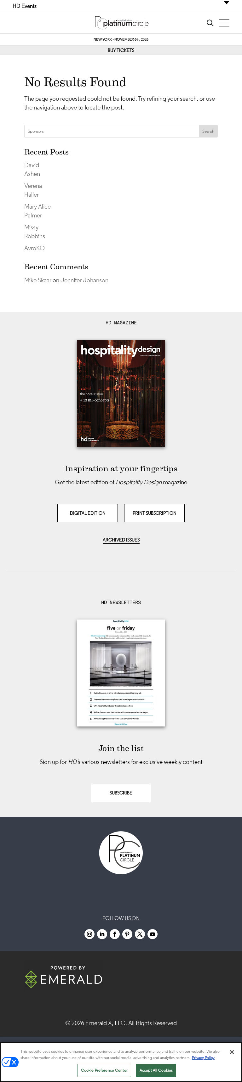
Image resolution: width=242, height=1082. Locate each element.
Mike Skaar (37, 280)
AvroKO (34, 248)
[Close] (232, 1052)
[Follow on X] (140, 934)
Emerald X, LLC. (106, 1023)
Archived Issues (121, 539)
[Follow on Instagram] (89, 934)
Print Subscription (154, 513)
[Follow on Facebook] (115, 934)
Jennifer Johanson (84, 280)
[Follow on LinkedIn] (102, 934)
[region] (121, 1062)
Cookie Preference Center (104, 1070)
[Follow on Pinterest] (127, 934)
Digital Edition (88, 513)
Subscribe (121, 792)
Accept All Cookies (156, 1070)
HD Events (25, 6)
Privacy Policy (203, 1058)
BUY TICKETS (121, 50)
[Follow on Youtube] (152, 934)
